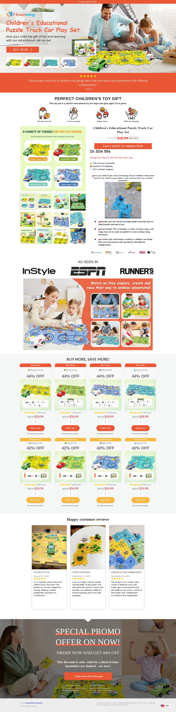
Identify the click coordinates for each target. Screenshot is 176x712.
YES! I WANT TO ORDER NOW (123, 146)
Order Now (35, 427)
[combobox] (166, 706)
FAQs (114, 703)
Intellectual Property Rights (126, 703)
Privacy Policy (142, 703)
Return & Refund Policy (119, 705)
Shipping (151, 703)
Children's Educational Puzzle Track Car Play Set (123, 130)
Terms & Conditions (103, 705)
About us (108, 703)
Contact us (100, 703)
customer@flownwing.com (33, 703)
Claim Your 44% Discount (88, 676)
